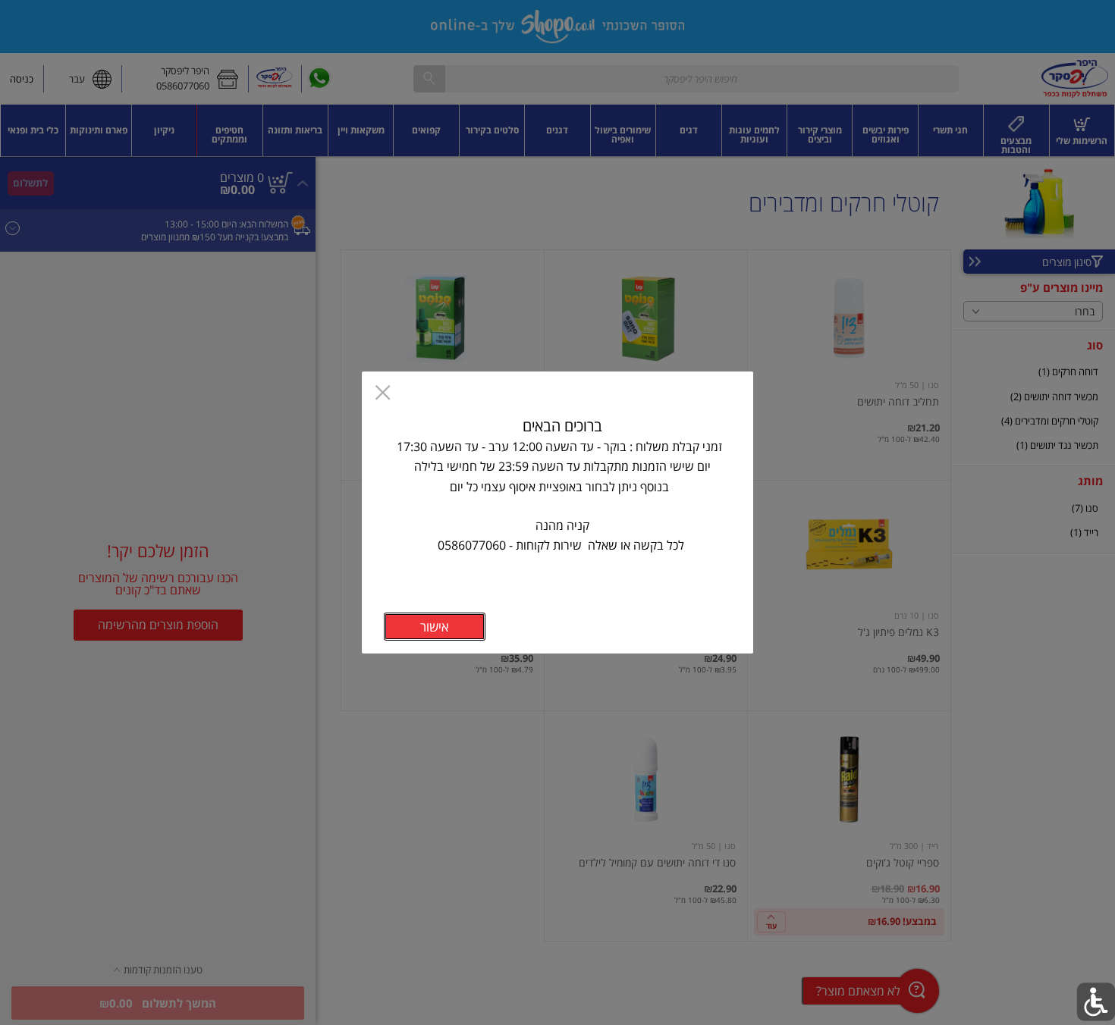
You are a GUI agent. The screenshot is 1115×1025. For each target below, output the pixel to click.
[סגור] (383, 394)
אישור (434, 626)
